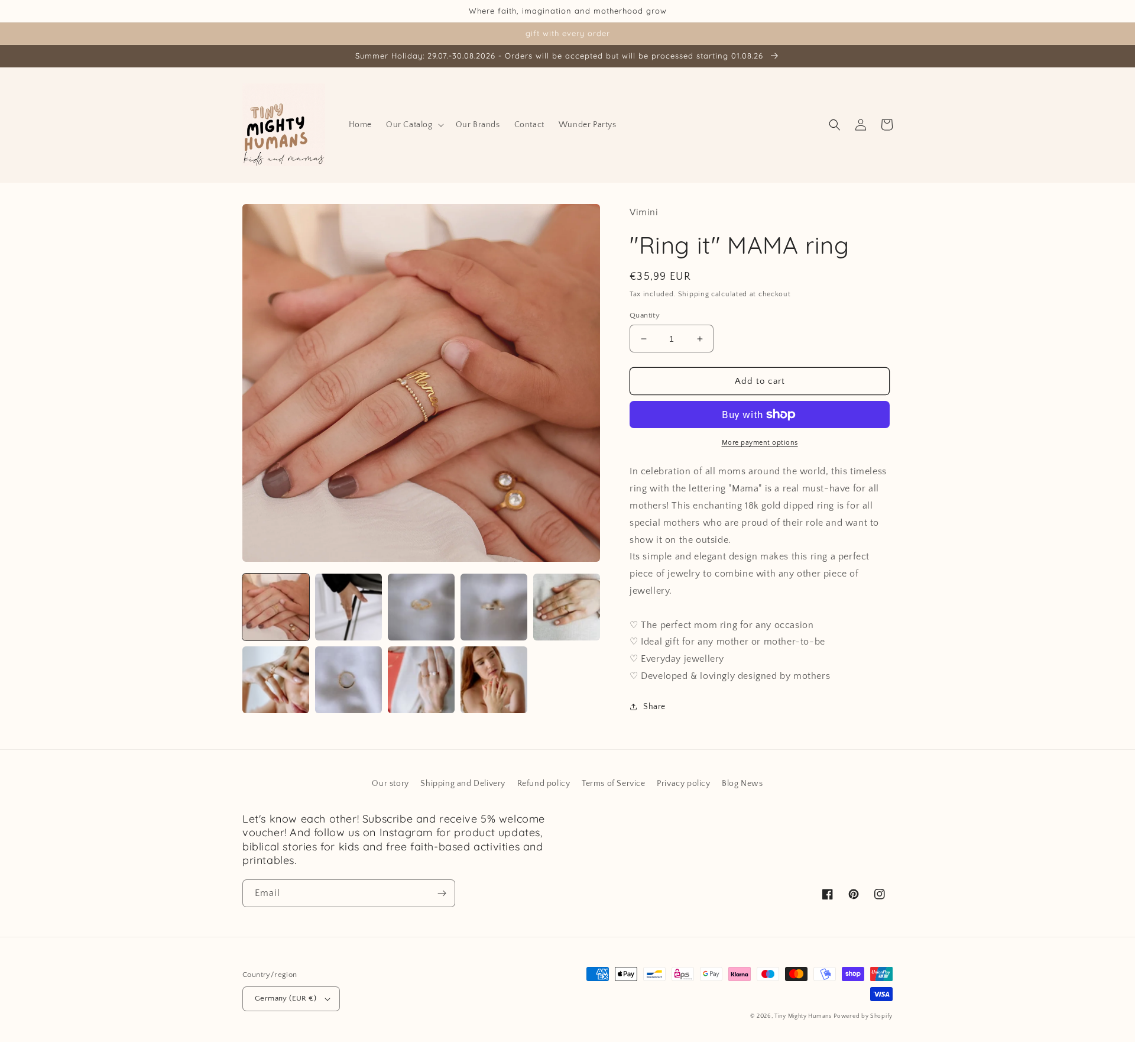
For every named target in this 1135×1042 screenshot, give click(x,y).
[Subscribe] (442, 893)
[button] (414, 124)
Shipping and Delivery (462, 783)
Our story (390, 783)
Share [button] (654, 706)
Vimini (644, 212)
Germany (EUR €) (285, 998)
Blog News (742, 783)
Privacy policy (683, 783)
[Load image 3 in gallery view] (421, 607)
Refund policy (543, 783)
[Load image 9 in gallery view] (494, 679)
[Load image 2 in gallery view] (348, 607)
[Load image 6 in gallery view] (275, 679)
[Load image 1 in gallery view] (275, 607)
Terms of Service (614, 783)
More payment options (760, 442)
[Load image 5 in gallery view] (566, 607)
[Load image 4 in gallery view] (494, 607)
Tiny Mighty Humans (803, 1016)
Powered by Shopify (863, 1016)
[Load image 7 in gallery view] (348, 679)
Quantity (645, 315)
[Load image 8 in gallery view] (421, 679)
